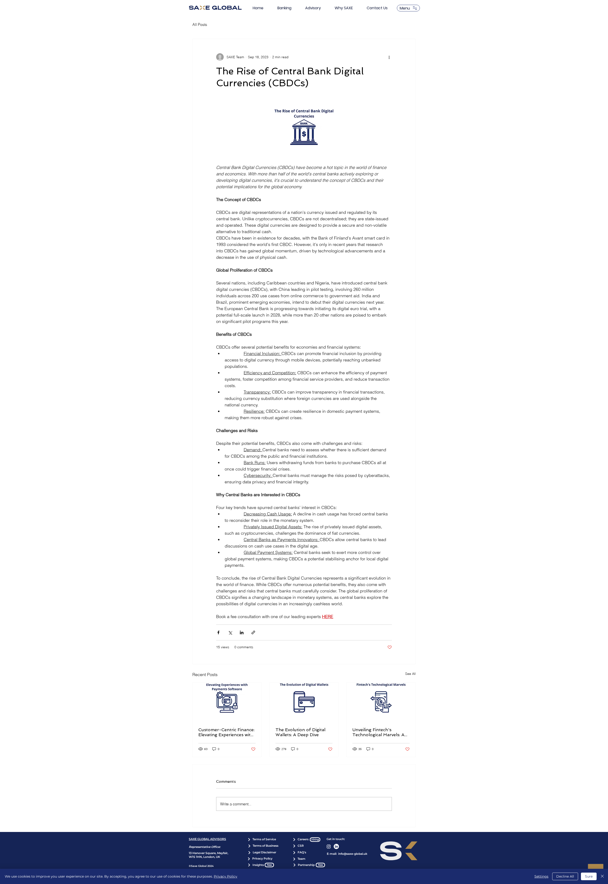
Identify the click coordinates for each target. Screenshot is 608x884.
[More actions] (389, 57)
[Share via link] (253, 632)
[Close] (602, 876)
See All (410, 674)
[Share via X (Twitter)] (230, 632)
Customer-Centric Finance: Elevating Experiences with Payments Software (226, 732)
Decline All (565, 876)
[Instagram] (328, 846)
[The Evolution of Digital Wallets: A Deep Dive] (304, 702)
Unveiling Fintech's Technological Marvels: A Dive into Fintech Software (380, 732)
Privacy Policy (225, 876)
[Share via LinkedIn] (241, 632)
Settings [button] (541, 876)
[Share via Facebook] (218, 632)
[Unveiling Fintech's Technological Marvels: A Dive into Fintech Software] (381, 702)
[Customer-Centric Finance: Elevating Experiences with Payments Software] (227, 702)
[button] (408, 8)
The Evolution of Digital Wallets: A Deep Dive (300, 732)
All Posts (199, 24)
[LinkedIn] (336, 846)
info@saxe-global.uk (352, 853)
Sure (589, 876)
